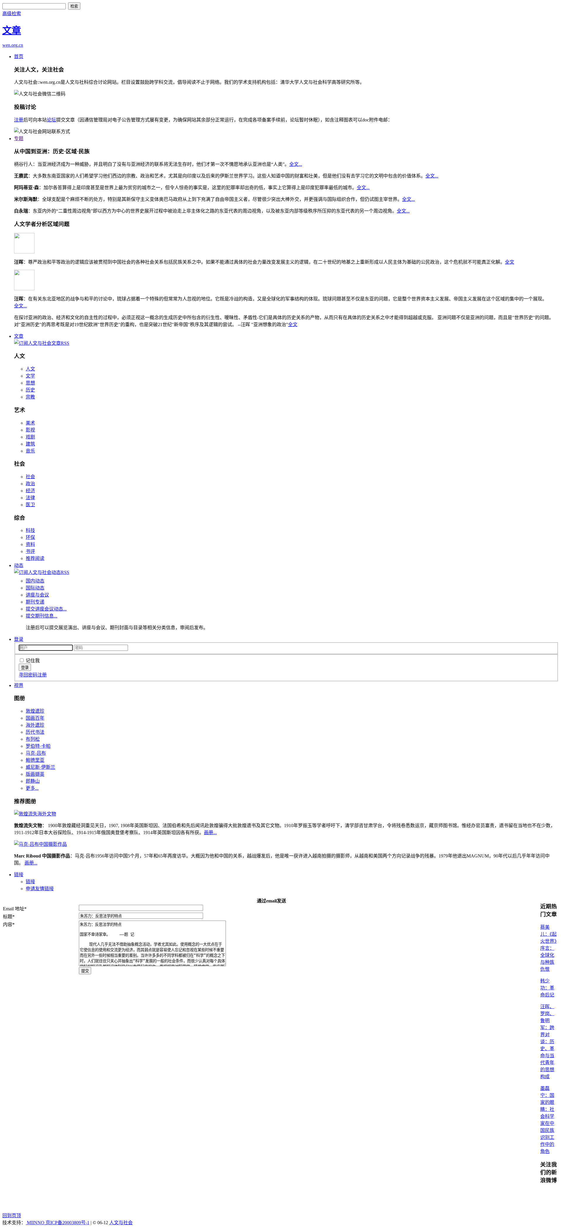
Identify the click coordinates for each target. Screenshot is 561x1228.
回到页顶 (11, 1215)
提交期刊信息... (41, 615)
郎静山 (33, 781)
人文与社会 (121, 1222)
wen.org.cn (12, 45)
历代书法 (35, 732)
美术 (30, 422)
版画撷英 (35, 774)
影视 (30, 429)
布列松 (33, 739)
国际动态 (35, 587)
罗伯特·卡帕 (38, 746)
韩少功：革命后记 (547, 987)
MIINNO (36, 1222)
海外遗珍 (35, 725)
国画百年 (35, 718)
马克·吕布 (36, 753)
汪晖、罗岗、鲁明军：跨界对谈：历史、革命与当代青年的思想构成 (547, 1041)
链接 (18, 874)
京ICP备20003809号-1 (67, 1222)
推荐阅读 (35, 558)
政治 (30, 483)
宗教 (30, 396)
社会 (30, 476)
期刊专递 (35, 601)
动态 (18, 565)
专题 (18, 138)
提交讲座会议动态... (46, 608)
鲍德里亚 (35, 760)
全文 (509, 262)
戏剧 (30, 436)
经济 (30, 490)
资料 (30, 544)
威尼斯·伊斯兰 (40, 767)
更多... (32, 788)
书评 (30, 551)
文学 (30, 375)
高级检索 (11, 13)
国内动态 (35, 580)
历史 (30, 389)
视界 (18, 685)
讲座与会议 (37, 594)
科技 (30, 530)
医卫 (30, 504)
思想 (30, 382)
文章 (18, 336)
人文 (30, 368)
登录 (18, 639)
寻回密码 (28, 674)
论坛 (51, 119)
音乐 (30, 450)
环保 (30, 537)
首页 (18, 56)
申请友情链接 (40, 888)
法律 (30, 497)
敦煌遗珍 (35, 711)
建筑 (30, 443)
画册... (210, 832)
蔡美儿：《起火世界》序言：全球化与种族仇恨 (548, 948)
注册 (18, 119)
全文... (295, 164)
